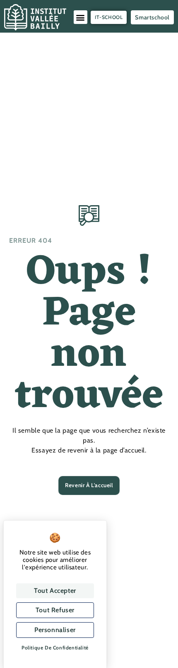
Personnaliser (55, 630)
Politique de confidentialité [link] (55, 647)
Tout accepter (55, 591)
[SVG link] (35, 17)
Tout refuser (55, 610)
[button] (81, 17)
